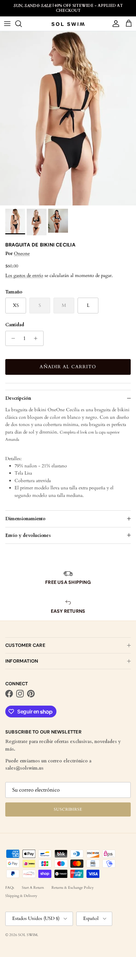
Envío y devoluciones (28, 535)
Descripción (18, 398)
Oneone (22, 253)
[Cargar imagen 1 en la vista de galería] (68, 118)
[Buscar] (22, 23)
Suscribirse (68, 809)
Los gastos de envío (24, 275)
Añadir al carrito (68, 367)
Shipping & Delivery (21, 895)
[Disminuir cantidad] (11, 338)
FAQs (9, 887)
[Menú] (7, 23)
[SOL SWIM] (68, 24)
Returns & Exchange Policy (72, 887)
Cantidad (14, 325)
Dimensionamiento (25, 519)
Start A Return (33, 887)
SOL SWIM (27, 934)
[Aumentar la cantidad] (37, 338)
